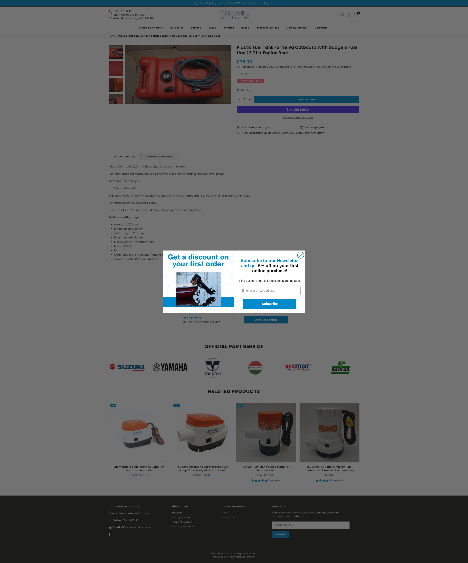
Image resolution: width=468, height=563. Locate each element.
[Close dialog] (300, 255)
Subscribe (270, 304)
